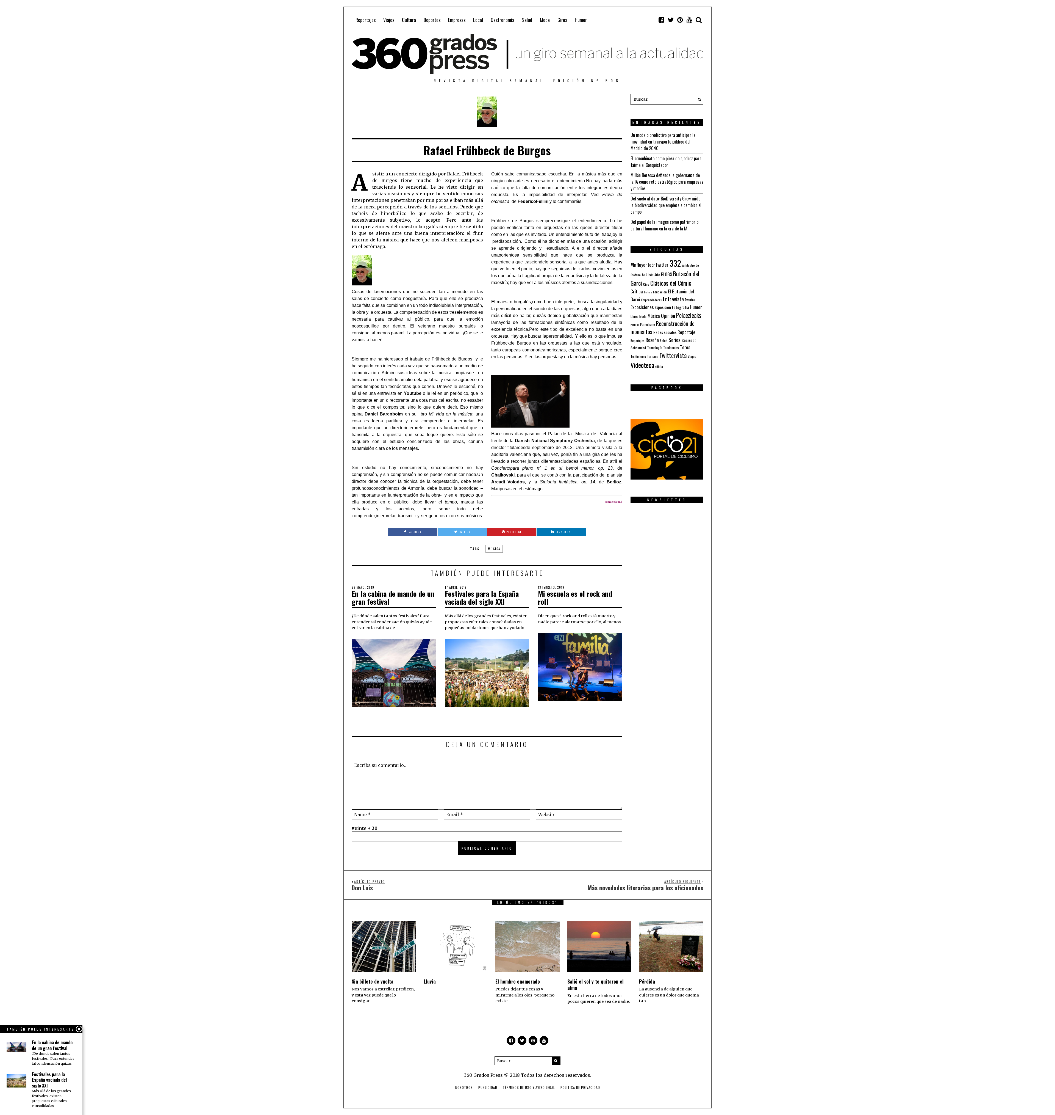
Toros (685, 347)
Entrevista (673, 299)
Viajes (388, 19)
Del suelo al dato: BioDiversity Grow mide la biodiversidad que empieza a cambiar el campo (666, 205)
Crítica (637, 291)
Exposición (663, 307)
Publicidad (487, 1087)
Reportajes (366, 19)
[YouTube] (689, 19)
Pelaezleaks (688, 315)
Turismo (652, 356)
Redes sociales (664, 332)
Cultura (409, 19)
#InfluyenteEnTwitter (649, 264)
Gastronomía (502, 19)
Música (494, 549)
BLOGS (666, 274)
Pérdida (647, 981)
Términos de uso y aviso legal (529, 1087)
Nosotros (464, 1087)
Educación (660, 292)
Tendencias (671, 347)
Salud (527, 19)
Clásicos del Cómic (670, 282)
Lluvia (430, 981)
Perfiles (635, 324)
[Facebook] (661, 19)
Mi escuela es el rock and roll (575, 597)
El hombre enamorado (517, 981)
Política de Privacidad (580, 1087)
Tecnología (654, 347)
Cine (646, 284)
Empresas (456, 19)
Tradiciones (638, 356)
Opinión (668, 315)
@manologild (613, 501)
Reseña (652, 339)
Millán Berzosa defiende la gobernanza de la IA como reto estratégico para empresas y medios (667, 182)
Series (674, 339)
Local (478, 19)
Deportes (432, 19)
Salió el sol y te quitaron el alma (595, 984)
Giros (562, 19)
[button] (697, 99)
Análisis (647, 274)
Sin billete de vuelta (372, 981)
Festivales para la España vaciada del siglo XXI (482, 597)
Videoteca (642, 365)
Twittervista (673, 355)
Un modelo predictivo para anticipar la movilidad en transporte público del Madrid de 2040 (663, 142)
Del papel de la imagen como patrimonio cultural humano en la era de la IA (664, 225)
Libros (634, 316)
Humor (581, 19)
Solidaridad (638, 347)
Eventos (690, 299)
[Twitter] (670, 19)
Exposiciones (642, 306)
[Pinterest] (680, 19)
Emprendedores (651, 299)
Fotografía (680, 307)
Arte (657, 274)
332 (675, 263)
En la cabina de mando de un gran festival (393, 597)
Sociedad (689, 340)
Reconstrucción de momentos (663, 327)
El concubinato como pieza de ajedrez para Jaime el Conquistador (666, 161)
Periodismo (647, 324)
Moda (545, 19)
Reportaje (686, 332)
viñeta (659, 366)
